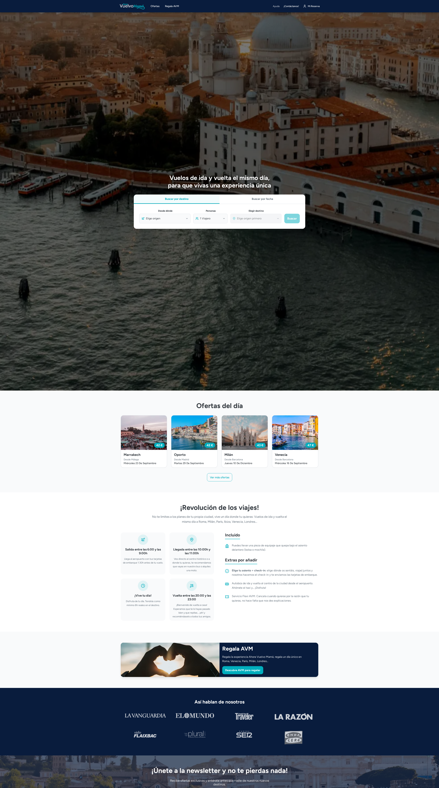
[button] (144, 441)
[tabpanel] (219, 216)
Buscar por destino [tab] (176, 199)
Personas (211, 210)
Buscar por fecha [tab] (262, 199)
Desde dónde (165, 210)
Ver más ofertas (219, 477)
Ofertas (155, 6)
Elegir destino (256, 210)
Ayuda (276, 6)
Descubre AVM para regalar (242, 670)
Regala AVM (172, 6)
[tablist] (219, 199)
